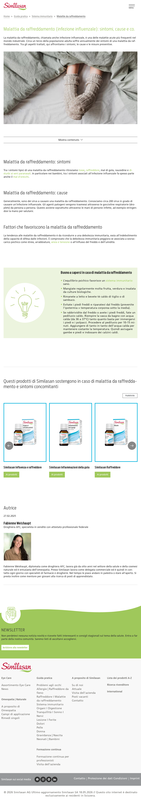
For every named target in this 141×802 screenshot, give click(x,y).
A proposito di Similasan (86, 678)
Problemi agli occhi (49, 685)
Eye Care (6, 678)
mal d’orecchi (21, 176)
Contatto (77, 700)
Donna (41, 731)
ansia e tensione (60, 242)
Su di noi (77, 685)
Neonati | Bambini (48, 739)
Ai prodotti (11, 474)
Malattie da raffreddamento (71, 16)
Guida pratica (21, 16)
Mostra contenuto (68, 139)
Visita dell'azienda (48, 764)
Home (7, 16)
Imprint (135, 778)
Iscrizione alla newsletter (15, 647)
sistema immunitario (119, 280)
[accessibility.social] (37, 779)
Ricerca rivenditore (118, 684)
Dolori (41, 723)
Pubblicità (130, 395)
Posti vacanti (80, 696)
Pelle (40, 727)
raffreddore (92, 170)
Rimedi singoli (10, 718)
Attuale (77, 689)
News (4, 689)
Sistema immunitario (42, 16)
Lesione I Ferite (46, 719)
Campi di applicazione (15, 714)
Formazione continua (49, 749)
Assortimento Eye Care (15, 685)
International (114, 691)
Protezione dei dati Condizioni (107, 778)
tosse (82, 170)
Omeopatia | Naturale (13, 699)
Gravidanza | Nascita (50, 735)
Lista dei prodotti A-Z (119, 678)
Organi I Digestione (49, 708)
